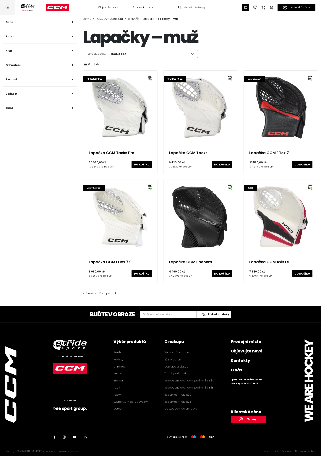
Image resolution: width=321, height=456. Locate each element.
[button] (255, 7)
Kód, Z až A (153, 54)
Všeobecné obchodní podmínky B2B (189, 387)
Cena (9, 22)
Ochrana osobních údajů (277, 451)
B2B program (173, 359)
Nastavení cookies (305, 451)
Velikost (11, 94)
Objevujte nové (108, 7)
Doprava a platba (176, 366)
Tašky (117, 395)
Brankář (119, 380)
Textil (117, 387)
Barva (10, 36)
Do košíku (142, 164)
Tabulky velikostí (175, 373)
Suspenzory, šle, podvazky (131, 402)
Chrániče (120, 366)
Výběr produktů (130, 341)
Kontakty (240, 360)
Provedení (13, 65)
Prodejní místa (143, 7)
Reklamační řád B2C (178, 395)
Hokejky (118, 359)
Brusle (117, 352)
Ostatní (119, 408)
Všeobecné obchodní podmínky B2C (189, 380)
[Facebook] (54, 437)
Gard (9, 108)
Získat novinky (218, 314)
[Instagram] (64, 437)
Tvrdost (11, 79)
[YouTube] (74, 437)
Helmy (118, 373)
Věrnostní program (177, 352)
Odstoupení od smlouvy (180, 408)
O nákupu (174, 341)
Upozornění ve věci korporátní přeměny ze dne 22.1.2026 (247, 381)
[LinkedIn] (85, 437)
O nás (236, 370)
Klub (9, 51)
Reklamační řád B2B (177, 402)
